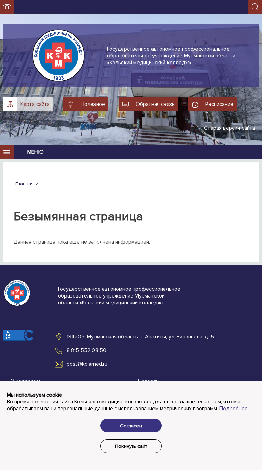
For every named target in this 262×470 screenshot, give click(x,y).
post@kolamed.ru (87, 364)
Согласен (131, 426)
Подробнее (233, 408)
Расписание (219, 104)
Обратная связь (155, 104)
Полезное (93, 104)
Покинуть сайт (131, 446)
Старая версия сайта (229, 128)
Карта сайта (35, 104)
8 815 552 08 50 (86, 350)
